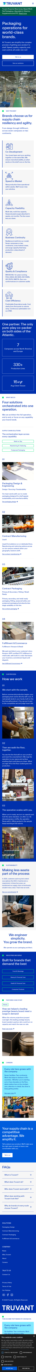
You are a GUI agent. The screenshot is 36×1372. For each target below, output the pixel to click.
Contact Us (6, 1274)
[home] (12, 3)
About (4, 1258)
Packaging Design (8, 1227)
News (4, 1251)
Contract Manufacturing (10, 1231)
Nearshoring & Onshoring (18, 446)
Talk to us (18, 57)
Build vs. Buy (18, 441)
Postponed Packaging (18, 450)
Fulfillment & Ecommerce (10, 1238)
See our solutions (18, 63)
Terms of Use (6, 1286)
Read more (23, 13)
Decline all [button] (26, 1368)
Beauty (5, 1004)
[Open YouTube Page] (3, 1295)
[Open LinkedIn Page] (11, 1295)
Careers (5, 1262)
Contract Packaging (9, 1234)
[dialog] (18, 1353)
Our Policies (6, 1290)
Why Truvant (6, 1254)
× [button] (34, 1336)
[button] (33, 3)
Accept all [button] (9, 1368)
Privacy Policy (7, 1282)
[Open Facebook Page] (7, 1295)
